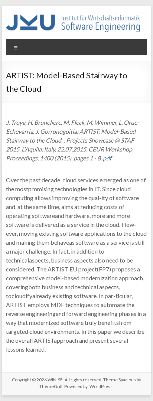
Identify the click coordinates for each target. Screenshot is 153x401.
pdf (107, 158)
